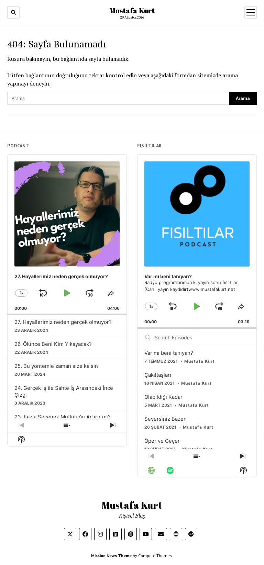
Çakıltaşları (157, 375)
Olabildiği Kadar (163, 397)
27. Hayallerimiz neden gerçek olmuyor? (63, 322)
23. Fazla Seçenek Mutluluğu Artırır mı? (62, 417)
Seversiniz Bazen (165, 419)
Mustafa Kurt (132, 10)
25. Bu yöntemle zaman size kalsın (56, 366)
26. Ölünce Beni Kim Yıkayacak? (53, 344)
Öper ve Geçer (162, 441)
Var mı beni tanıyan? (168, 353)
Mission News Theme (111, 555)
